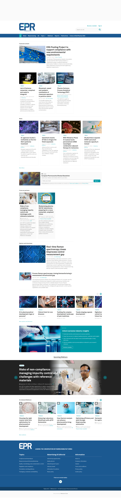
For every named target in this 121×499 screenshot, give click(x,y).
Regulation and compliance (26, 466)
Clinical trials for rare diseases (45, 313)
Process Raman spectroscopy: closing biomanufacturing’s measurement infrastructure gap (52, 274)
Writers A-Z (53, 488)
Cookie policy (78, 471)
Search (100, 29)
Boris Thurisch (58, 57)
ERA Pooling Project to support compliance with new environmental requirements (58, 50)
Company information (80, 461)
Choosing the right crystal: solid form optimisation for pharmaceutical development (25, 422)
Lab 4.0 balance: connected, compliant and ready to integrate (27, 91)
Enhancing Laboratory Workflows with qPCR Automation (45, 420)
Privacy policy (78, 469)
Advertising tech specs (53, 463)
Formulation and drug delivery (26, 469)
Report (59, 85)
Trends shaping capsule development (84, 313)
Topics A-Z (46, 488)
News (22, 135)
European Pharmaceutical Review (62, 96)
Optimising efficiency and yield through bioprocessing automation (85, 421)
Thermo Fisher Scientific (45, 218)
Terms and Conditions (74, 183)
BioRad (51, 425)
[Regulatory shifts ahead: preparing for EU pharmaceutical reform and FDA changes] (58, 392)
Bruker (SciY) (60, 95)
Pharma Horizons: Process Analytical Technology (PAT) (63, 90)
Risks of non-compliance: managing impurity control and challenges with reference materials (27, 211)
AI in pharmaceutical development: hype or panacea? (26, 314)
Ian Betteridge (57, 256)
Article (22, 85)
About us (77, 458)
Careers (77, 463)
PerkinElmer (54, 383)
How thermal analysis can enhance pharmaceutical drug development (64, 421)
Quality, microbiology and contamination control (31, 463)
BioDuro (32, 429)
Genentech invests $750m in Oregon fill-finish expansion (49, 139)
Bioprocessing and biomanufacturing (28, 461)
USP (31, 220)
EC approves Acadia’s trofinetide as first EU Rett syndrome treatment (28, 140)
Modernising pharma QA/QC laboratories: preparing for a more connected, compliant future (46, 210)
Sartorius (24, 97)
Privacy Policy (85, 183)
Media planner (51, 461)
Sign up (96, 181)
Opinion (21, 309)
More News (21, 167)
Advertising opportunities (53, 458)
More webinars (22, 434)
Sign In (100, 26)
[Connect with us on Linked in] (60, 481)
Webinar (22, 368)
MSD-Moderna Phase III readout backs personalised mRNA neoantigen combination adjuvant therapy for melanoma (70, 142)
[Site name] (27, 31)
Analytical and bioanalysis (26, 458)
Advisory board (51, 466)
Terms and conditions (80, 466)
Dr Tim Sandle (49, 98)
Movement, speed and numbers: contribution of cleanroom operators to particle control (46, 92)
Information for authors (53, 469)
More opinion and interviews (25, 321)
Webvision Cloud (64, 493)
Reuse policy (50, 471)
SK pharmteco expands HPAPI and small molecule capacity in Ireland (92, 140)
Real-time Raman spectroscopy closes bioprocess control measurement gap (56, 250)
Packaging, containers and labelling (28, 471)
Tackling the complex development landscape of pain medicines (65, 314)
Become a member (92, 26)
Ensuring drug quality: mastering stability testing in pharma (37, 375)
